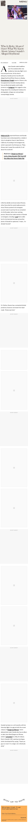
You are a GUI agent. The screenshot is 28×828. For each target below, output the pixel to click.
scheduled (9, 736)
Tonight (12, 80)
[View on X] (14, 360)
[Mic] (3, 3)
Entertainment (5, 80)
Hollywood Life (5, 135)
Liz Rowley (5, 62)
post (16, 216)
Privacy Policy (4, 820)
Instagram (11, 87)
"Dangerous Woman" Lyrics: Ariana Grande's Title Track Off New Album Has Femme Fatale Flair (15, 156)
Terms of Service (22, 819)
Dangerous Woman (13, 729)
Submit (23, 817)
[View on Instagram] (14, 180)
